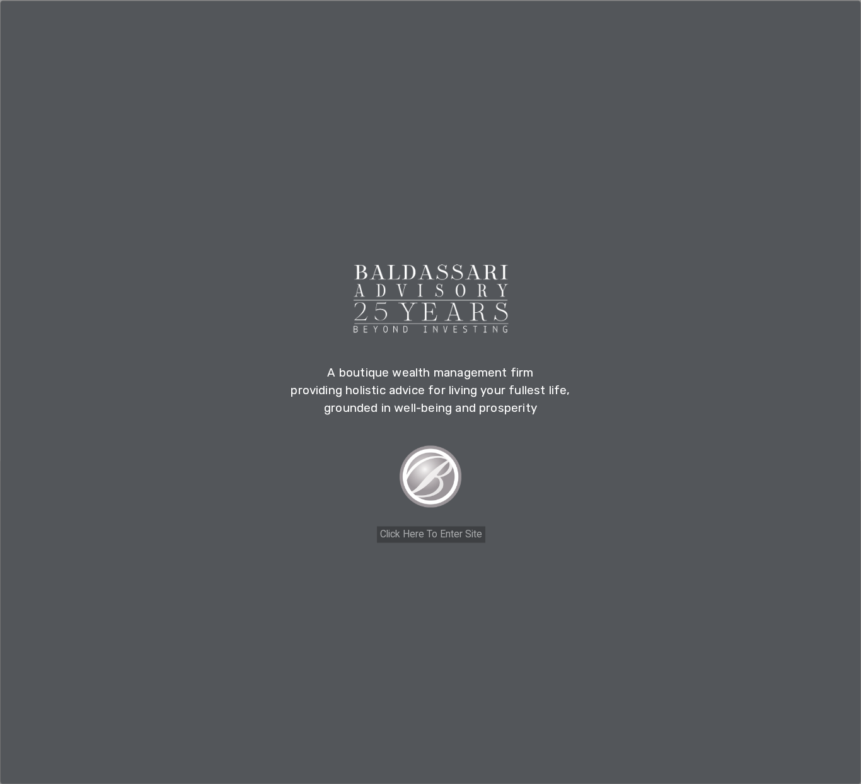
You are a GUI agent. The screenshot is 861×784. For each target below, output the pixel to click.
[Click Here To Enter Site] (430, 481)
